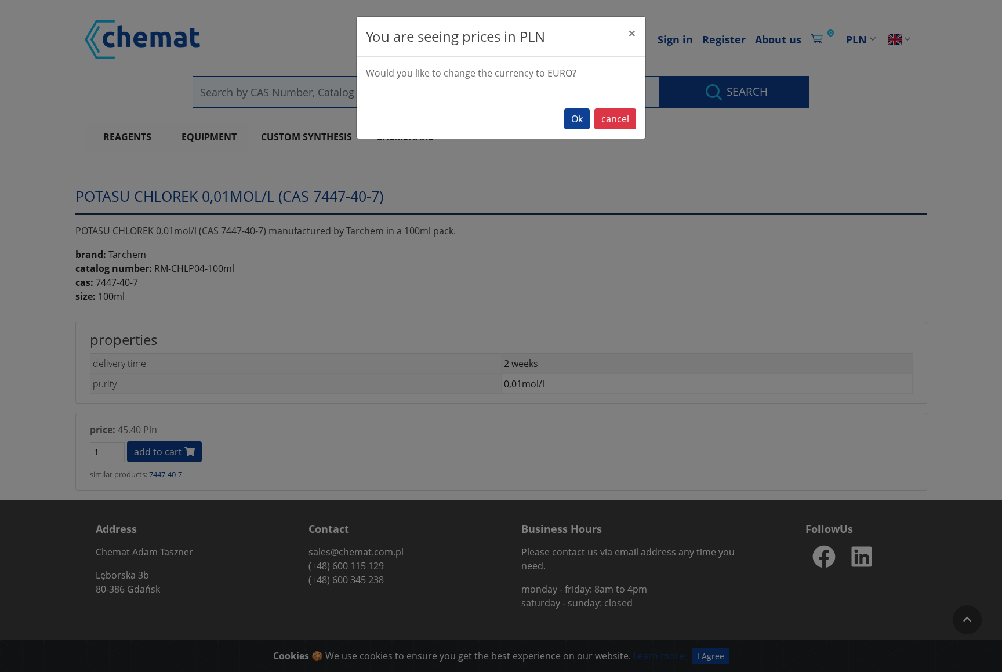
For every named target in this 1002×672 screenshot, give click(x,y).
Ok (577, 118)
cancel (615, 118)
